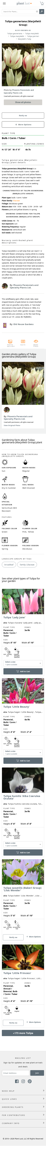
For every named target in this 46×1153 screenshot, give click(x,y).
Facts (23, 345)
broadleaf (8, 564)
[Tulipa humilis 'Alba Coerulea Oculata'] (23, 808)
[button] (37, 11)
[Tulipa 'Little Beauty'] (23, 717)
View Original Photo (12, 425)
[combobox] (23, 663)
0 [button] (42, 2)
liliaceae (16, 200)
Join (37, 1073)
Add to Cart (25, 671)
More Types (36, 345)
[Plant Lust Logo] (24, 3)
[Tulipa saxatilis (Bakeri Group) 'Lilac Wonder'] (23, 896)
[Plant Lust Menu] (4, 3)
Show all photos (23, 102)
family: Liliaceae (27, 564)
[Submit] (41, 11)
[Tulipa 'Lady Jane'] (23, 628)
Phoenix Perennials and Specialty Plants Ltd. (18, 417)
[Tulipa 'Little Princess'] (23, 982)
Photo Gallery (10, 345)
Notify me (23, 116)
